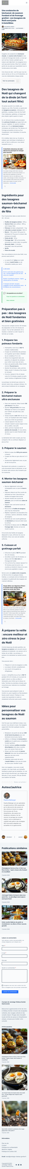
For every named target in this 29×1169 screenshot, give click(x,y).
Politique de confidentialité (9, 1147)
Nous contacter (10, 300)
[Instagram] (20, 1164)
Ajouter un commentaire (9, 968)
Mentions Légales (7, 1149)
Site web (4, 960)
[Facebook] (16, 1164)
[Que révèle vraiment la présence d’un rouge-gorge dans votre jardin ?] (14, 1113)
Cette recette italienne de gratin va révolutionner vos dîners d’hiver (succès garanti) (14, 924)
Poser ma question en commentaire (16, 296)
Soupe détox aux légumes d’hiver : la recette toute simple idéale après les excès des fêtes (14, 587)
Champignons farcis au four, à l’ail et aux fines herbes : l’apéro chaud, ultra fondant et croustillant (14, 870)
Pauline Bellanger (10, 800)
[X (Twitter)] (18, 1164)
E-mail (4, 953)
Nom (3, 945)
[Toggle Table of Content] (17, 81)
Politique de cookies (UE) (9, 1151)
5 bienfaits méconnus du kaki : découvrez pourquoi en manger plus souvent (13, 150)
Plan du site (5, 1143)
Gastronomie (19, 28)
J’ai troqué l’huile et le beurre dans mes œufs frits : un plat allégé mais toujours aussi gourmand (14, 897)
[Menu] (26, 2)
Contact (4, 1145)
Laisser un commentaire (10, 991)
